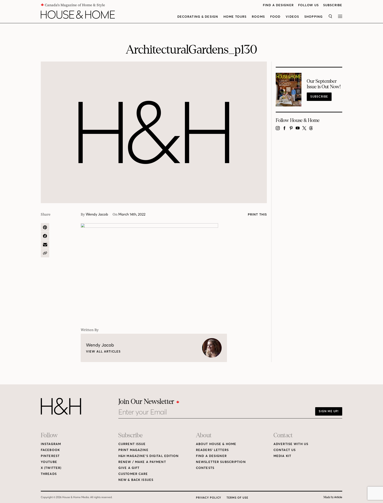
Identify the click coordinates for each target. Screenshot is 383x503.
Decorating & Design (197, 17)
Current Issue (132, 444)
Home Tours (234, 17)
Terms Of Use (237, 497)
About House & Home (216, 444)
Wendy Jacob (97, 214)
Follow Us (308, 5)
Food (275, 17)
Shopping (313, 17)
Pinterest (50, 456)
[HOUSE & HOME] (78, 14)
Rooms (258, 17)
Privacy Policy (208, 497)
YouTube (49, 462)
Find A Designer (278, 5)
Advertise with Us (291, 444)
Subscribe (332, 5)
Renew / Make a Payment (142, 462)
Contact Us (285, 450)
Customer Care (133, 474)
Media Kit (282, 456)
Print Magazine (133, 450)
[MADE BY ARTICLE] (332, 497)
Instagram (51, 444)
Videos (292, 17)
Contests (205, 468)
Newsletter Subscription (221, 462)
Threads (49, 474)
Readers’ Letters (212, 450)
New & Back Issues (135, 480)
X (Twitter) (51, 468)
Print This (257, 214)
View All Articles (103, 351)
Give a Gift (128, 468)
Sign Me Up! (329, 411)
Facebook (50, 450)
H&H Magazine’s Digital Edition (148, 456)
